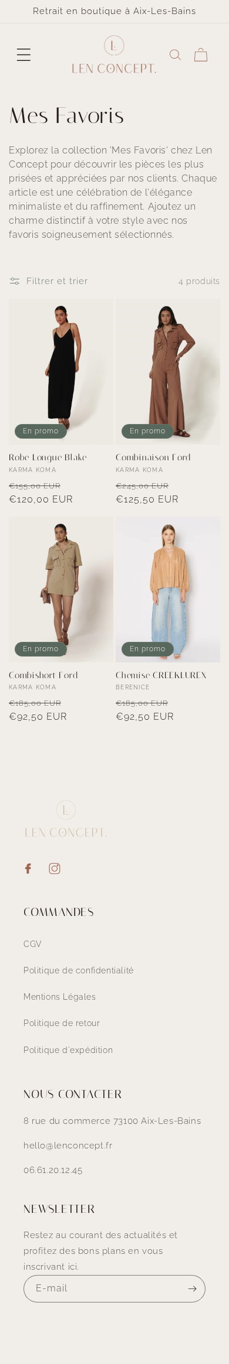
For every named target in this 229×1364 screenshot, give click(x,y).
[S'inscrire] (192, 1289)
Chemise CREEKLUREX (161, 675)
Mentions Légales (59, 996)
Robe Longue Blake (48, 457)
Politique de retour (61, 1023)
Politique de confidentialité (78, 970)
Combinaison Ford (153, 457)
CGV (32, 944)
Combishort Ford (43, 675)
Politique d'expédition (68, 1050)
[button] (23, 54)
